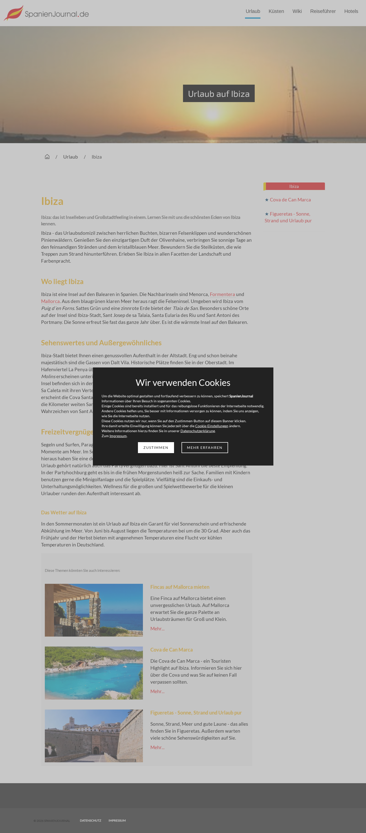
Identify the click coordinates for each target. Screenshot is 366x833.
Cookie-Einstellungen (211, 426)
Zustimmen (156, 447)
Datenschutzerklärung (198, 431)
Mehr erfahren (205, 447)
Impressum (118, 436)
